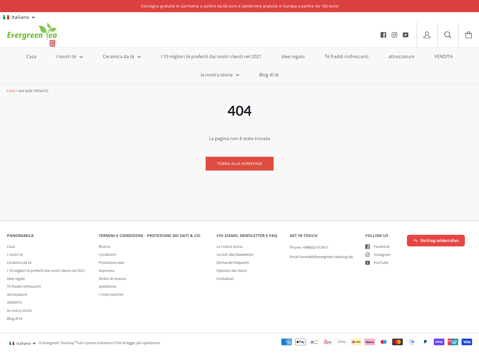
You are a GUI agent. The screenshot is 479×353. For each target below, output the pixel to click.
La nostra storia (229, 246)
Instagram (382, 254)
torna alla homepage (240, 163)
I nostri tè (66, 56)
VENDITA (443, 56)
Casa (31, 56)
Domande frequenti (232, 262)
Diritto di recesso (112, 278)
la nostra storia (217, 74)
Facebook (382, 246)
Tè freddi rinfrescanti (346, 56)
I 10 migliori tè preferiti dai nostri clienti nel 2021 (211, 56)
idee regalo (293, 56)
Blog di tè (269, 74)
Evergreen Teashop (58, 343)
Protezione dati (111, 262)
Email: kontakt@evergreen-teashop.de (321, 256)
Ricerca (104, 246)
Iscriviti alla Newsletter (234, 254)
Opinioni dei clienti (231, 270)
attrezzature (401, 56)
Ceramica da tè (119, 56)
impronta (106, 270)
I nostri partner (111, 294)
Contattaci (225, 278)
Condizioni (107, 254)
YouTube (381, 262)
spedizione (107, 286)
